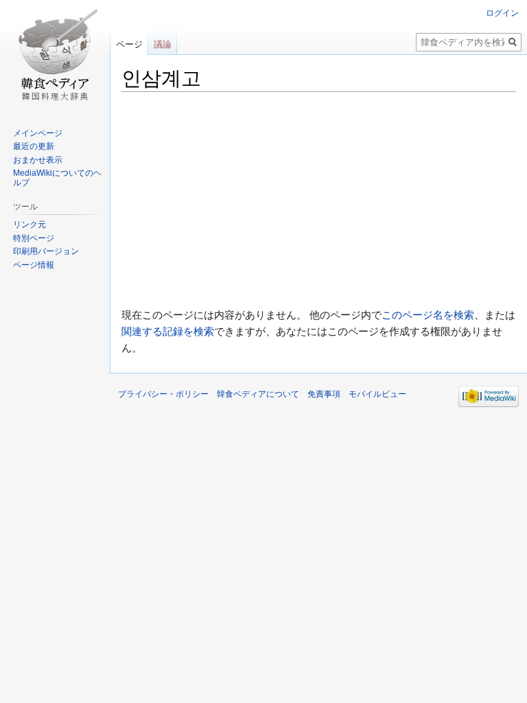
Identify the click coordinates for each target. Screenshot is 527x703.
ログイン (502, 13)
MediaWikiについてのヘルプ (57, 177)
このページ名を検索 (428, 315)
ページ (129, 44)
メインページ (37, 133)
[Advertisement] (318, 200)
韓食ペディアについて (258, 394)
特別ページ (33, 238)
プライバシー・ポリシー (163, 394)
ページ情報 (33, 265)
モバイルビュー (377, 394)
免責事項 (323, 394)
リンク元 (29, 224)
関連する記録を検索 (167, 331)
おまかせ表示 (37, 160)
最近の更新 (33, 146)
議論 (163, 44)
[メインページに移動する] (55, 55)
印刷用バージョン (46, 251)
